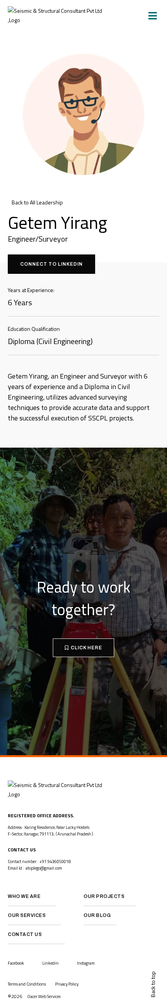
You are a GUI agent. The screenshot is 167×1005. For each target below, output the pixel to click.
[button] (153, 15)
